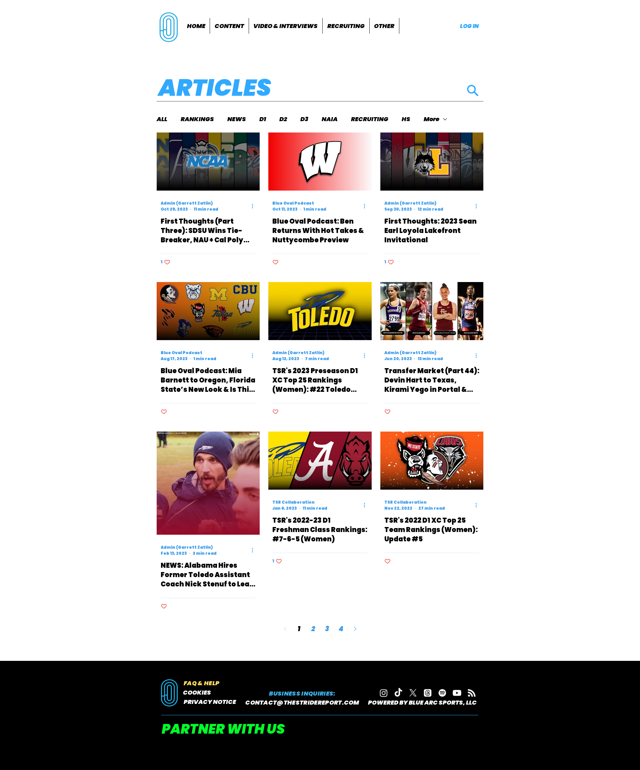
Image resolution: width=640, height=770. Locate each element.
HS (406, 119)
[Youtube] (457, 693)
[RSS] (472, 693)
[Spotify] (442, 693)
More (431, 119)
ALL (162, 119)
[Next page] (355, 629)
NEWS (236, 119)
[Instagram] (384, 693)
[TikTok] (398, 693)
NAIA (330, 119)
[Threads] (428, 693)
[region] (169, 26)
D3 (304, 119)
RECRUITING (369, 119)
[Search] (472, 90)
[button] (229, 26)
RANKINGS (197, 119)
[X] (413, 693)
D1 (262, 119)
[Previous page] (285, 629)
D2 (283, 119)
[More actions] (255, 206)
